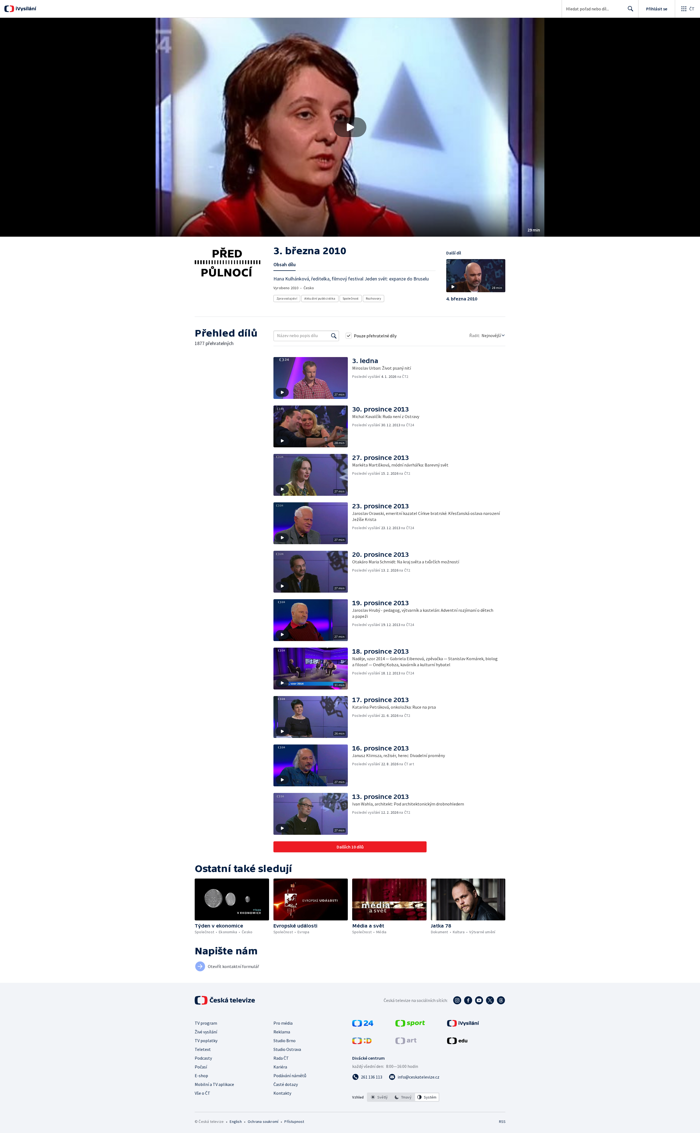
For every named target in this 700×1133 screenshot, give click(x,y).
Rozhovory (373, 298)
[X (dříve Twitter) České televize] (490, 1000)
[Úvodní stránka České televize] (225, 1000)
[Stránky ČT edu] (457, 1042)
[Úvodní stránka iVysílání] (25, 8)
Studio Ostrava (287, 1049)
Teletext (203, 1049)
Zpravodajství (286, 298)
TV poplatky (206, 1040)
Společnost (351, 298)
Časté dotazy (285, 1084)
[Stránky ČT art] (405, 1042)
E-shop (201, 1075)
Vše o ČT (202, 1093)
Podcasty (203, 1058)
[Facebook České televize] (468, 1000)
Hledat (630, 8)
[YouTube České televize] (479, 1000)
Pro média (283, 1023)
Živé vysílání (206, 1032)
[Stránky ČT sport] (410, 1025)
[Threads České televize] (501, 1000)
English (235, 1121)
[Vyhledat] (334, 336)
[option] (379, 1097)
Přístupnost (294, 1121)
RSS (502, 1121)
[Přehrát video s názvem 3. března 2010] (350, 127)
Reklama (281, 1032)
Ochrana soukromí (263, 1121)
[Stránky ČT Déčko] (362, 1042)
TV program (206, 1023)
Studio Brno (284, 1040)
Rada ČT (281, 1058)
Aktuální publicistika (319, 298)
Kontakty (282, 1093)
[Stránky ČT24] (362, 1025)
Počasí (201, 1067)
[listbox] (403, 1097)
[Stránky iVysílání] (463, 1025)
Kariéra (280, 1067)
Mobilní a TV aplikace (214, 1084)
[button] (350, 127)
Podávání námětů (289, 1075)
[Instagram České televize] (457, 1000)
